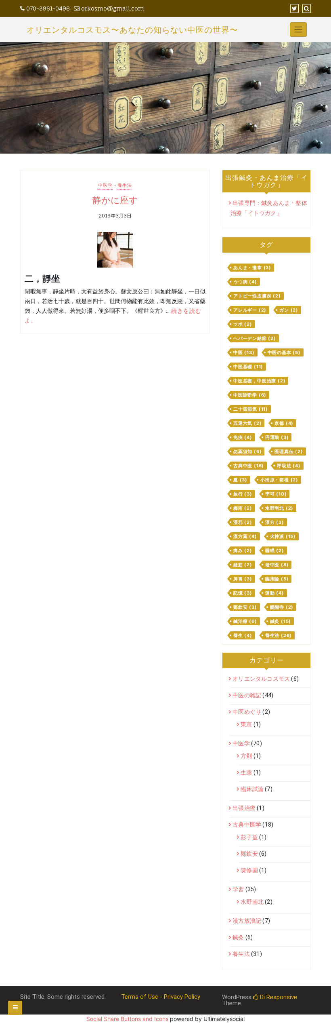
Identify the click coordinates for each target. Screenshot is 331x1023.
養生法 (124, 185)
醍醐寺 (282, 607)
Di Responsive (277, 997)
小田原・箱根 (279, 480)
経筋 (242, 564)
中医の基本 (284, 352)
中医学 (105, 185)
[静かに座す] (115, 250)
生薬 (246, 772)
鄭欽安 (245, 607)
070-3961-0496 (47, 8)
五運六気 (247, 423)
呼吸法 (289, 465)
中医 (244, 352)
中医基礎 (248, 366)
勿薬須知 (247, 451)
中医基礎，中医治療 (259, 381)
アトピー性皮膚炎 (257, 296)
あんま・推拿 (252, 267)
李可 (276, 494)
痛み (242, 550)
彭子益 (249, 837)
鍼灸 (280, 621)
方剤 (246, 756)
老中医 (277, 564)
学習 (238, 889)
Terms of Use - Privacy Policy (160, 996)
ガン (288, 310)
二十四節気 (250, 409)
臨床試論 (252, 789)
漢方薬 (245, 536)
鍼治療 (245, 621)
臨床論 (277, 579)
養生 (242, 635)
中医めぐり (247, 712)
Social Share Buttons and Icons (127, 1018)
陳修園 (249, 870)
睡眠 (274, 550)
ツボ (242, 324)
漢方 (274, 522)
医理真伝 (288, 451)
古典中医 (248, 465)
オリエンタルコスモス (261, 678)
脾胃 (242, 579)
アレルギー (249, 310)
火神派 (283, 536)
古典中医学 (247, 824)
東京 (246, 724)
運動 (274, 593)
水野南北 (279, 508)
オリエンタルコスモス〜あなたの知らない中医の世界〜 (132, 30)
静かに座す (115, 200)
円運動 (277, 437)
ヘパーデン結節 (254, 338)
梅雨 (242, 508)
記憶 (242, 593)
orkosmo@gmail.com (112, 8)
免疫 (242, 437)
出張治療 (244, 808)
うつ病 (245, 282)
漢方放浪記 (247, 921)
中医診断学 (249, 395)
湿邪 (242, 522)
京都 (283, 423)
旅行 (242, 494)
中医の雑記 (247, 695)
